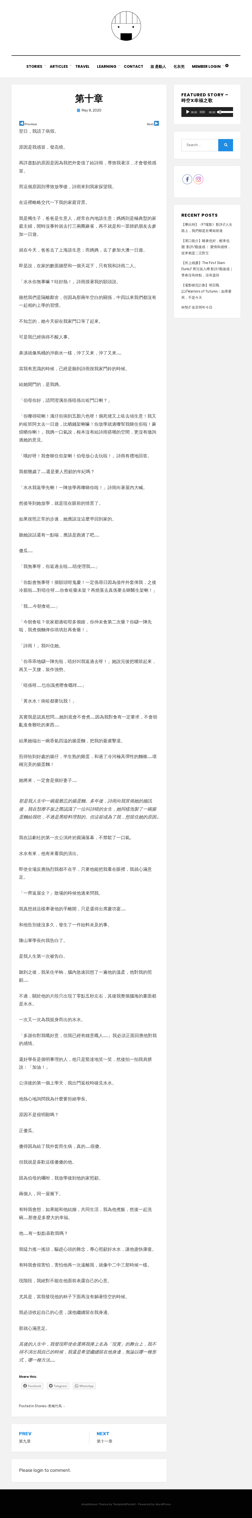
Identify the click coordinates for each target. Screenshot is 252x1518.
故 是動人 (158, 66)
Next (150, 124)
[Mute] (219, 112)
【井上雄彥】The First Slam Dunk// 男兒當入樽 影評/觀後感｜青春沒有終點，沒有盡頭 (207, 269)
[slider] (226, 111)
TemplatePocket (124, 1504)
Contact (133, 66)
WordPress (163, 1504)
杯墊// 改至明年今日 (196, 307)
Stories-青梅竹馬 (48, 1406)
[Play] (187, 112)
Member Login (206, 66)
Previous (31, 124)
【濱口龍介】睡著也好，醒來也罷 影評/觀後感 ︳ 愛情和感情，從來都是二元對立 (206, 247)
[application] (207, 112)
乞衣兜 (179, 66)
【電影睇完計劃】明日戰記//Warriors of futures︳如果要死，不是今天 (206, 291)
